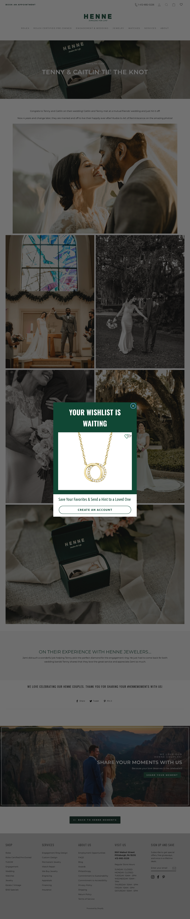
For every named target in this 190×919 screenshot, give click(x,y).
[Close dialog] (133, 405)
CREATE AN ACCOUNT (95, 509)
